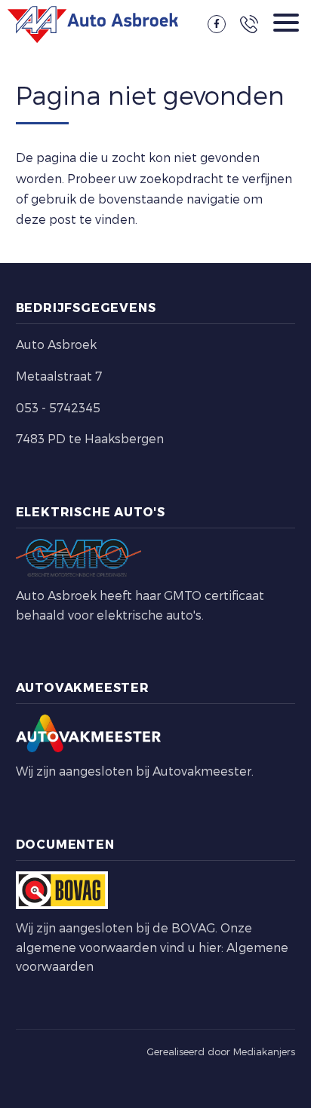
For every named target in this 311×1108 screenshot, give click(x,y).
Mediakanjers (264, 1051)
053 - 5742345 (58, 407)
